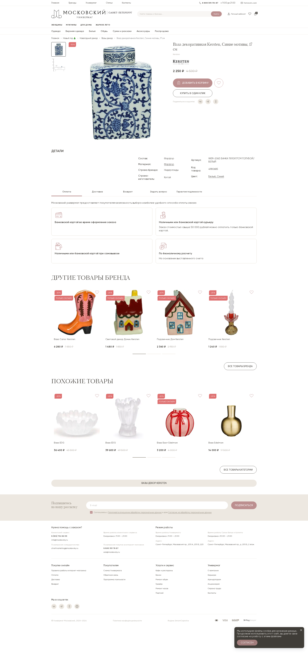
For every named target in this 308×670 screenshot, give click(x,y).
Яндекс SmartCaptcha (178, 621)
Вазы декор (107, 38)
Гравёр (159, 584)
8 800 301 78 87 (110, 548)
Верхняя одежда (75, 31)
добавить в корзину (195, 82)
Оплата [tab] (66, 191)
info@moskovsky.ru (59, 540)
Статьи (109, 3)
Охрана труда (214, 588)
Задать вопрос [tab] (158, 191)
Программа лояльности (114, 579)
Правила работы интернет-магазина (68, 570)
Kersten (176, 54)
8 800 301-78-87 (210, 3)
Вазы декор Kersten (154, 483)
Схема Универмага (112, 570)
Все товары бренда (240, 366)
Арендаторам (214, 579)
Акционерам (214, 584)
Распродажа (162, 31)
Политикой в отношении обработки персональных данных (135, 512)
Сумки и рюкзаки (122, 31)
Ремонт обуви (162, 579)
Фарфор (169, 164)
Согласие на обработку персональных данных (190, 512)
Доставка (55, 579)
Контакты (126, 3)
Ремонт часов (162, 588)
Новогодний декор (89, 38)
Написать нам (250, 3)
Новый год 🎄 (69, 38)
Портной (159, 593)
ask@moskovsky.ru (111, 552)
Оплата (54, 575)
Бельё (92, 31)
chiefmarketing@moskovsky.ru (64, 548)
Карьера (212, 575)
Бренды (72, 3)
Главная (55, 3)
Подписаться (244, 505)
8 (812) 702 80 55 (59, 536)
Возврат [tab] (128, 191)
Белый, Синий (216, 176)
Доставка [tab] (97, 191)
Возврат (55, 584)
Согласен (247, 642)
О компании (213, 570)
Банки (158, 575)
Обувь (104, 31)
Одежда (55, 31)
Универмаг (91, 3)
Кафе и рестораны (164, 570)
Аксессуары (143, 31)
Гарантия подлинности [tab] (189, 191)
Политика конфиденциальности (127, 621)
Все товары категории (238, 469)
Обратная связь (110, 575)
